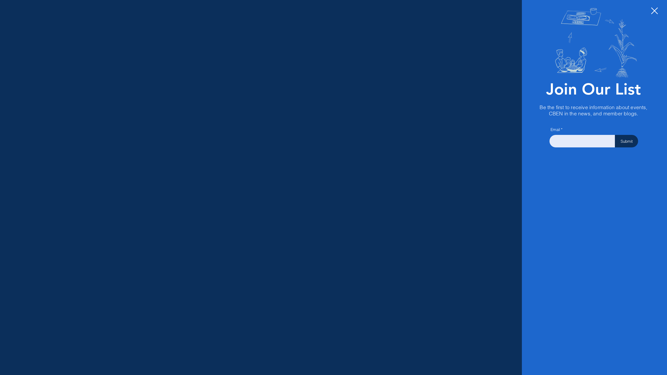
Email (555, 130)
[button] (654, 11)
